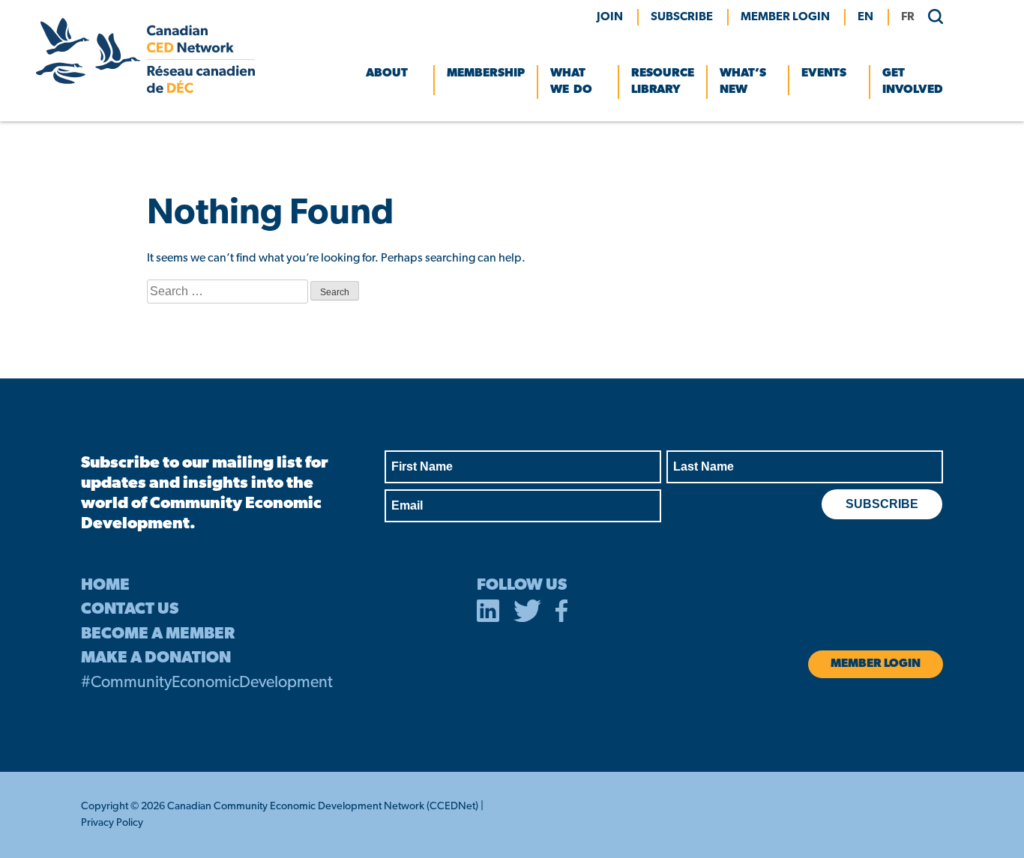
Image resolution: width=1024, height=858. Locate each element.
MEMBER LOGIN (785, 17)
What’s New (743, 81)
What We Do (571, 81)
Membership (486, 73)
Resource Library (662, 81)
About (387, 73)
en (865, 17)
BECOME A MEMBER (158, 634)
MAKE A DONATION (156, 658)
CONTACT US (129, 609)
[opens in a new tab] (488, 613)
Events (823, 73)
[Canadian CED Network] (145, 90)
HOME (105, 585)
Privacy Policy (112, 823)
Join (610, 17)
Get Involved (912, 81)
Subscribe (682, 17)
